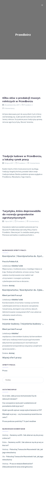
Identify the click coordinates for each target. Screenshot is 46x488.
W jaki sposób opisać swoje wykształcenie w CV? (22, 410)
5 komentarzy (34, 221)
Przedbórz (28, 105)
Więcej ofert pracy (11, 357)
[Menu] (42, 5)
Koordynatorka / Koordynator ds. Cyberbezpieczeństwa (23, 290)
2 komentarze (35, 163)
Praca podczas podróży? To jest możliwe (19, 421)
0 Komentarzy (9, 108)
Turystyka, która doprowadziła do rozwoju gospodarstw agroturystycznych (21, 214)
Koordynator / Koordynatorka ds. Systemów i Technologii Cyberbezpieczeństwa (23, 256)
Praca (4, 371)
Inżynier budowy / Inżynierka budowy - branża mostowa (23, 324)
